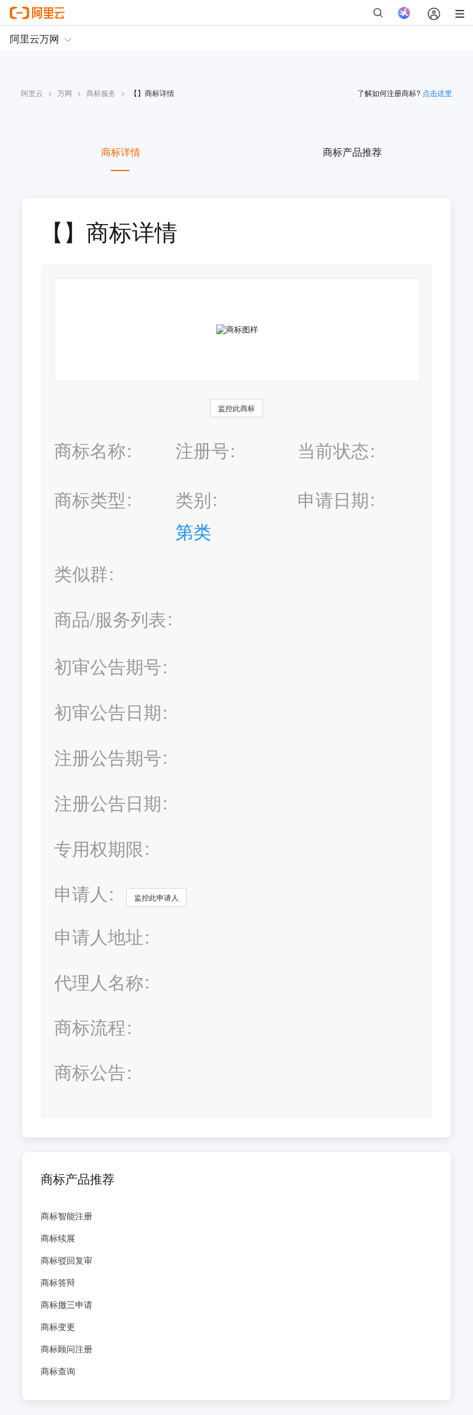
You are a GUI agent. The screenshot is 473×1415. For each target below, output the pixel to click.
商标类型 (90, 498)
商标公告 (90, 1072)
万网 (64, 92)
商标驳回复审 (66, 1260)
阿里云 (32, 92)
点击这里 (437, 92)
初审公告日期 (107, 711)
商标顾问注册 (66, 1348)
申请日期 (333, 498)
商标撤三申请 (66, 1304)
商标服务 (101, 92)
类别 (193, 498)
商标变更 (58, 1326)
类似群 (81, 573)
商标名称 (90, 449)
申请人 (81, 892)
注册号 (202, 449)
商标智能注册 (66, 1215)
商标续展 (58, 1238)
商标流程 (90, 1027)
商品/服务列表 (110, 619)
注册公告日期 (107, 802)
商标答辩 (58, 1282)
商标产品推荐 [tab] (352, 152)
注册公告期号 (107, 756)
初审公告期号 (107, 665)
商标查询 (58, 1371)
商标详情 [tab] (120, 152)
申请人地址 (99, 936)
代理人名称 (99, 982)
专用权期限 (99, 847)
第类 (193, 530)
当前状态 (333, 449)
